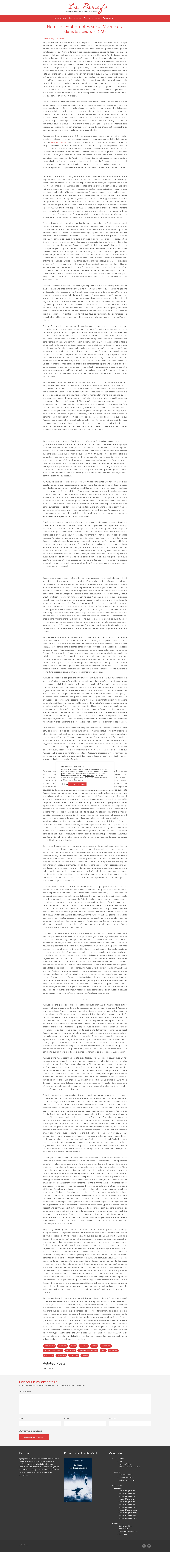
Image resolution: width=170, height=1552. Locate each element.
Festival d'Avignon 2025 (128, 1515)
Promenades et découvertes (129, 1467)
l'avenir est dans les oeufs (88, 1350)
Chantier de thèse (125, 1526)
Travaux (107, 18)
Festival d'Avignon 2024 (128, 1513)
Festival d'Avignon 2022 (128, 1507)
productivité (48, 1355)
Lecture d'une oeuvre (127, 1480)
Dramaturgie (60, 39)
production (113, 1350)
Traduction (123, 1534)
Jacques (94, 1346)
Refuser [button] (65, 784)
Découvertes (90, 18)
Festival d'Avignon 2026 (128, 1518)
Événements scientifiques (128, 1531)
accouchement (49, 1346)
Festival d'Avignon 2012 (127, 1493)
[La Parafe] (87, 8)
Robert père (74, 1355)
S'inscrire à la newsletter (31, 1431)
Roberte (85, 1355)
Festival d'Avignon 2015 (127, 1499)
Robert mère (61, 1355)
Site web (112, 1418)
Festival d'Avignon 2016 (128, 1502)
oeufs (103, 1350)
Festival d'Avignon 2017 (127, 1504)
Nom (21, 1418)
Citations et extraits (126, 1477)
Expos (121, 1461)
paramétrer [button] (89, 776)
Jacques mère (105, 1346)
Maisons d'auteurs (125, 1464)
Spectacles (60, 18)
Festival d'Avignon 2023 (128, 1510)
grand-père (62, 1346)
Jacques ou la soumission (53, 1350)
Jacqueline (83, 1346)
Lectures (73, 18)
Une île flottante (58, 142)
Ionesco (73, 1346)
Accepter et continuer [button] (77, 784)
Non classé (118, 1485)
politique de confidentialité (71, 780)
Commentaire (25, 1391)
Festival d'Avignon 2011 (127, 1491)
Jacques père (70, 1350)
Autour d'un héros (125, 1475)
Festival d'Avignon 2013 (127, 1496)
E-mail (67, 1418)
